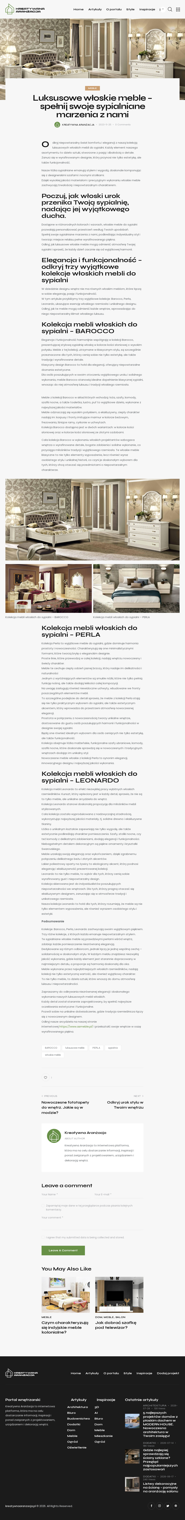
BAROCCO (51, 1047)
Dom (98, 1317)
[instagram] (159, 1506)
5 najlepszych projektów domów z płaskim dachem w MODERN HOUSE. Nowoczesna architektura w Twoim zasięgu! (160, 1424)
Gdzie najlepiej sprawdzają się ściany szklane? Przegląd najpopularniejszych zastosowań (160, 1459)
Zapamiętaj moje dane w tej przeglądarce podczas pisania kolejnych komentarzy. (89, 1207)
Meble (92, 88)
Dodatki (149, 1443)
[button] (47, 1077)
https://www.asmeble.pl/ (76, 1026)
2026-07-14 (167, 1443)
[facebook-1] (151, 1506)
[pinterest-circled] (175, 1506)
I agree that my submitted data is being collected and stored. (85, 1237)
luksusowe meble (74, 1047)
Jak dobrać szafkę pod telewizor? (115, 1325)
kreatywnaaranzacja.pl (20, 1506)
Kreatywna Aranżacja (85, 1133)
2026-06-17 (166, 1476)
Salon (120, 1317)
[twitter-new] (167, 1506)
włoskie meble (53, 1054)
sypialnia (113, 1047)
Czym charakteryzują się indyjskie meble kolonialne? (65, 1327)
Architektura (154, 1405)
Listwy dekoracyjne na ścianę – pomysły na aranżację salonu (160, 1487)
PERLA (96, 1047)
